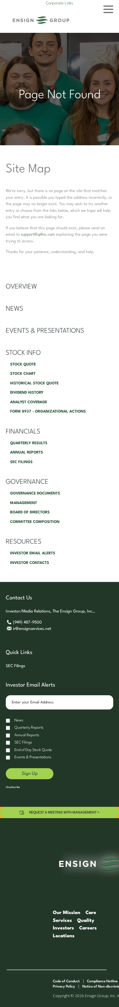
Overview (21, 287)
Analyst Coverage (28, 402)
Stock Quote (23, 364)
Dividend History (26, 393)
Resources (23, 542)
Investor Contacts (29, 563)
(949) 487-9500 (27, 622)
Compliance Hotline (102, 981)
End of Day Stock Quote (33, 750)
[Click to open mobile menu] (108, 10)
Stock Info (23, 353)
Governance (27, 482)
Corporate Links (59, 3)
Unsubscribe (13, 787)
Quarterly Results (28, 443)
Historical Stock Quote (34, 383)
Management (23, 503)
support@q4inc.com (38, 234)
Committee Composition (35, 522)
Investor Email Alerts (32, 553)
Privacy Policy (64, 986)
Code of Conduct (66, 981)
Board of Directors (30, 512)
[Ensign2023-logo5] (41, 20)
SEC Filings (21, 462)
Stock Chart (23, 374)
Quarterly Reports (28, 728)
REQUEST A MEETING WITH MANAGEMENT (64, 812)
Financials (23, 432)
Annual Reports (26, 452)
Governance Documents (35, 493)
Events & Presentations (45, 331)
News (14, 309)
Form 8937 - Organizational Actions (48, 411)
